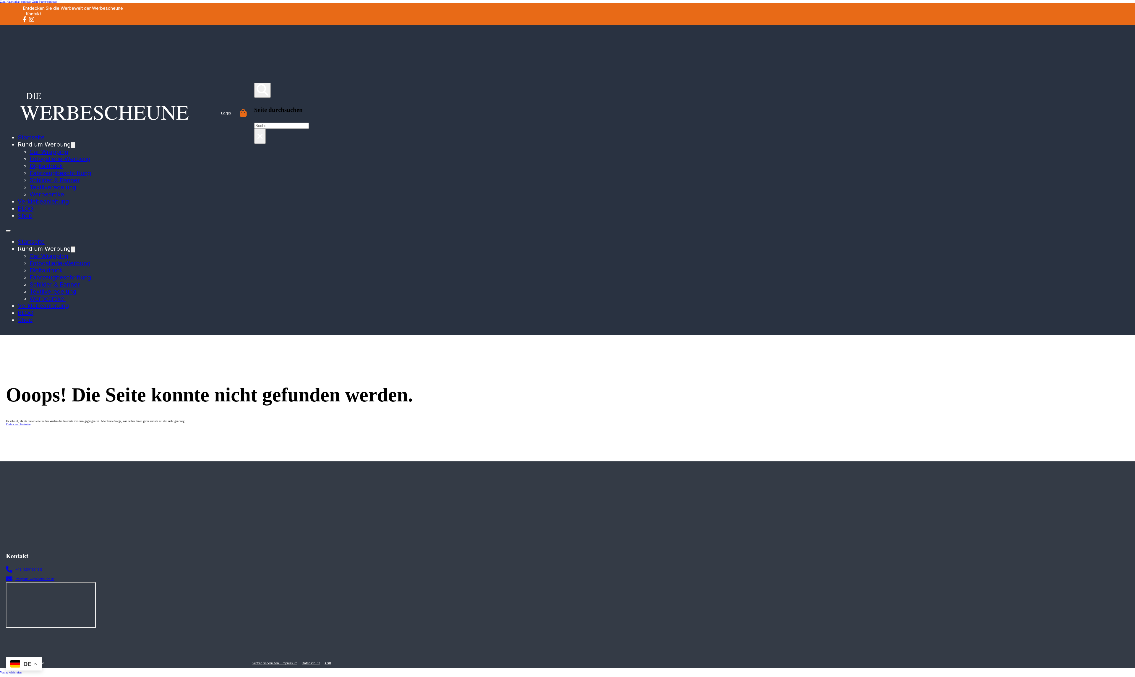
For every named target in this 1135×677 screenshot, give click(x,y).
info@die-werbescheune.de (34, 579)
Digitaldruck (46, 166)
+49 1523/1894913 (29, 569)
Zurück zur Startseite (18, 424)
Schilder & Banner (55, 180)
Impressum (289, 663)
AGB (328, 663)
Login (226, 113)
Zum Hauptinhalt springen (15, 1)
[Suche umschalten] (262, 90)
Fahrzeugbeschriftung (60, 173)
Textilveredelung (53, 187)
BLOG (25, 208)
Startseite (31, 241)
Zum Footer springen (44, 1)
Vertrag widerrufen (267, 663)
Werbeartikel (48, 194)
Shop (25, 215)
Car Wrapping (49, 151)
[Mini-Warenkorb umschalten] (243, 113)
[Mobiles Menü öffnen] (8, 231)
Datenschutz (311, 663)
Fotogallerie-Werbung (60, 158)
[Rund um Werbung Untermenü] (73, 145)
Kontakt (33, 14)
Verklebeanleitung (43, 201)
